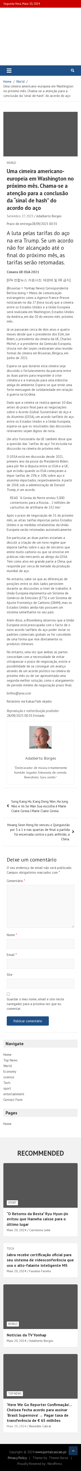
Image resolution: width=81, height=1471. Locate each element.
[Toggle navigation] (9, 70)
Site (9, 974)
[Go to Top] (73, 1450)
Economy (9, 1071)
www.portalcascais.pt (51, 1452)
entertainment (13, 1094)
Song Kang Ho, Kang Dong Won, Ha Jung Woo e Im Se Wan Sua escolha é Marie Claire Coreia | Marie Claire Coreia (39, 806)
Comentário (16, 881)
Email (12, 955)
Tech (6, 1083)
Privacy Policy (17, 1458)
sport (7, 1088)
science (8, 1077)
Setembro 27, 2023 (20, 216)
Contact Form (12, 1100)
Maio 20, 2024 (16, 1426)
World (11, 163)
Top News (10, 1060)
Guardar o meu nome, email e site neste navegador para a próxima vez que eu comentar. (35, 1004)
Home (7, 1054)
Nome (12, 935)
